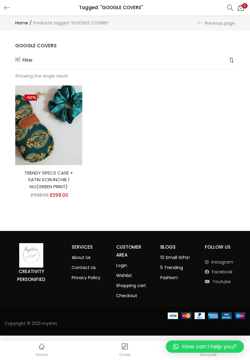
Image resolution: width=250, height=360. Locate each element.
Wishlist (124, 275)
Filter (28, 60)
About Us (81, 257)
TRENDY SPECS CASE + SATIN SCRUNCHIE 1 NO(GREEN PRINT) (48, 180)
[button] (240, 7)
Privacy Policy (86, 278)
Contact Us (84, 268)
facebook (222, 272)
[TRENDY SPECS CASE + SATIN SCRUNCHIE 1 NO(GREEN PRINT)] (48, 125)
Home (21, 23)
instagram (221, 262)
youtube (221, 282)
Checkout (126, 296)
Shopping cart (131, 286)
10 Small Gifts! (175, 257)
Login (121, 265)
